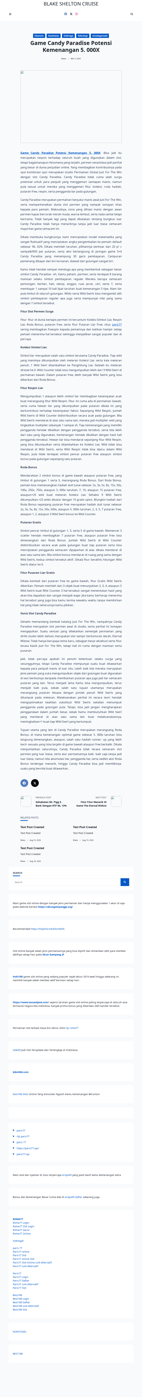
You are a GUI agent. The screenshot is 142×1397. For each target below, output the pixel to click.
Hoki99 (17, 1050)
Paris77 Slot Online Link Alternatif (32, 1262)
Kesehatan (53, 35)
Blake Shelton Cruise (71, 3)
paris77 (117, 324)
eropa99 (67, 1175)
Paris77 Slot (19, 1255)
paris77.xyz (23, 1154)
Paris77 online (21, 1251)
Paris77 (17, 1273)
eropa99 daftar (73, 1197)
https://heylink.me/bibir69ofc (48, 928)
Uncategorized (99, 35)
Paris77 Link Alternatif (25, 1266)
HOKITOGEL (19, 1331)
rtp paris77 (23, 1136)
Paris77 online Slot (24, 1259)
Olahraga (68, 35)
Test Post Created (32, 827)
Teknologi (83, 35)
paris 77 (21, 1142)
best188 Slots (20, 1094)
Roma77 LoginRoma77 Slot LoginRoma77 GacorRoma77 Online (23, 1226)
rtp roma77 (71, 1028)
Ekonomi (39, 35)
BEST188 (18, 1353)
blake (63, 58)
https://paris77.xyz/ (28, 1148)
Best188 (17, 1295)
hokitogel (18, 1240)
